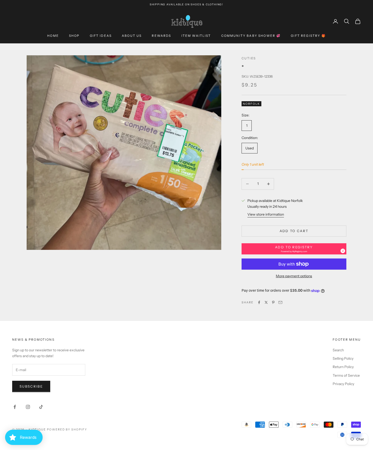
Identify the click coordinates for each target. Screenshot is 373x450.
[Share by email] (280, 302)
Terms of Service (346, 375)
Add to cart (294, 231)
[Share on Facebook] (259, 302)
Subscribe (31, 386)
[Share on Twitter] (266, 302)
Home (53, 36)
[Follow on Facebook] (14, 406)
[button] (294, 248)
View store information (265, 214)
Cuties (249, 58)
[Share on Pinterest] (273, 302)
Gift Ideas (101, 36)
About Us (132, 36)
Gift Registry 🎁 (308, 36)
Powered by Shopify (67, 429)
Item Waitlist (196, 36)
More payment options (294, 276)
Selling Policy (343, 358)
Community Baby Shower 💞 (251, 36)
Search (338, 350)
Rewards (161, 36)
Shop (74, 36)
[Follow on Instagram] (27, 406)
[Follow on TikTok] (41, 406)
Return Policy (343, 367)
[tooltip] (343, 251)
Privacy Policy (343, 384)
